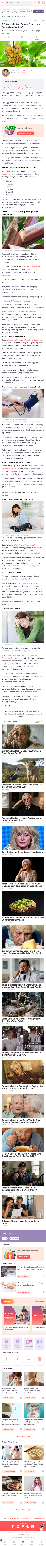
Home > (4, 16)
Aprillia (23, 73)
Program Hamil (29, 1471)
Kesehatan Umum (39, 11)
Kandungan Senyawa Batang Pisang (15, 85)
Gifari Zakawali (27, 71)
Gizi (14, 11)
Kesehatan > (10, 16)
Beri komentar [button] (23, 1256)
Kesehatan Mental (25, 11)
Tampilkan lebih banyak (23, 1436)
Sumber (8, 706)
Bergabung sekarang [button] (25, 133)
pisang (5, 1238)
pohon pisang (14, 1238)
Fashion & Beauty (30, 1502)
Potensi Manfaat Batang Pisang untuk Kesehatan (19, 88)
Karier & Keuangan (9, 1471)
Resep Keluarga (8, 1502)
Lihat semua (39, 1301)
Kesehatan (6, 11)
